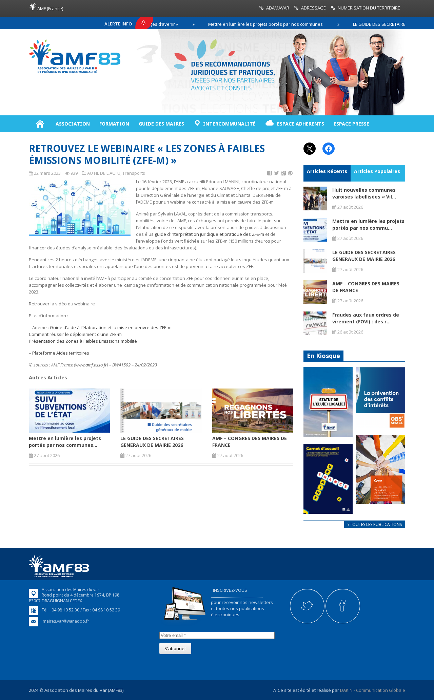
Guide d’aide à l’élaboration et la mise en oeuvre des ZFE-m (111, 327)
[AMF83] (74, 73)
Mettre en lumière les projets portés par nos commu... (368, 224)
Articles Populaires (377, 171)
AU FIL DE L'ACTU (103, 173)
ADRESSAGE (313, 8)
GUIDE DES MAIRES (161, 123)
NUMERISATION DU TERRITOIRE (369, 8)
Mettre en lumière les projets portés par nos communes (245, 24)
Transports (133, 173)
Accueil (40, 123)
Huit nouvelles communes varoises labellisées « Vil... (364, 193)
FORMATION (114, 123)
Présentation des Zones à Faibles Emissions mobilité (83, 341)
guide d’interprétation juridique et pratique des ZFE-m (209, 234)
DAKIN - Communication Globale (372, 690)
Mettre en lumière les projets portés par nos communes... (65, 441)
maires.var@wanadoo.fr (66, 621)
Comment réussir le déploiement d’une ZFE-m (75, 334)
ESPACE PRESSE (351, 123)
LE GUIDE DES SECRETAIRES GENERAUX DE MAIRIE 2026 (152, 441)
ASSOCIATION (73, 123)
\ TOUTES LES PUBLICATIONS (375, 524)
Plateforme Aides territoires (61, 353)
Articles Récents (327, 171)
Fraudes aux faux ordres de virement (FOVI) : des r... (365, 318)
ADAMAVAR (277, 8)
